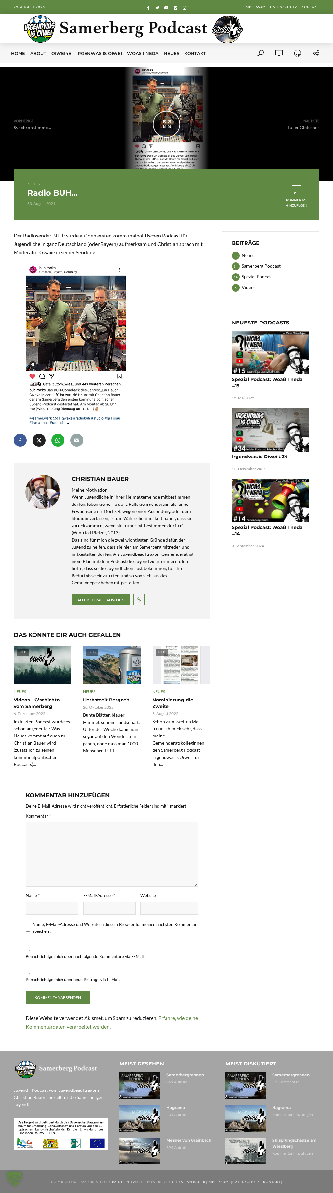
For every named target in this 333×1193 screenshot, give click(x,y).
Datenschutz (283, 7)
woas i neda (143, 53)
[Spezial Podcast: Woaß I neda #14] (270, 500)
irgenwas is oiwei (99, 53)
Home (18, 53)
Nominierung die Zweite (173, 703)
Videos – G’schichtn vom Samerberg (37, 703)
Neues (171, 53)
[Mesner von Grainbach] (140, 1151)
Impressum (255, 7)
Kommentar (38, 816)
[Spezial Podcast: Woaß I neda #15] (270, 352)
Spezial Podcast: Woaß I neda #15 (267, 382)
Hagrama (175, 1107)
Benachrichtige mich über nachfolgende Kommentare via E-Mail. (85, 956)
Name (33, 895)
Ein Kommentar (285, 1081)
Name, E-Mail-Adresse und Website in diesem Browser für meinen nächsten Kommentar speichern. (115, 928)
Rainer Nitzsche (128, 1182)
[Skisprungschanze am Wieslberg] (246, 1151)
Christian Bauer (188, 1182)
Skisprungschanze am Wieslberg (294, 1143)
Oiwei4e (61, 53)
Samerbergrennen (185, 1074)
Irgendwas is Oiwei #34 (260, 456)
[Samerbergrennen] (140, 1085)
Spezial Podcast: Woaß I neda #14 (267, 530)
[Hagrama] (140, 1118)
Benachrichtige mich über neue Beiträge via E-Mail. (73, 979)
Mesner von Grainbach (188, 1140)
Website (148, 895)
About (38, 53)
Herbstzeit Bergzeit (106, 700)
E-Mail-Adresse (99, 895)
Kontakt (310, 7)
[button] (14, 1178)
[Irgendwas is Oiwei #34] (270, 430)
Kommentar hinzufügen (296, 202)
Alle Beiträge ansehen (100, 599)
